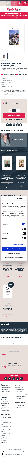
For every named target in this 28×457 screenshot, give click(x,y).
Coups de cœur (4, 401)
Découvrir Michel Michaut (18, 140)
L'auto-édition (4, 389)
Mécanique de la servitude (7, 309)
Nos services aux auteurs (7, 393)
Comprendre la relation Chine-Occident (7, 269)
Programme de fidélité (20, 396)
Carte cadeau (18, 398)
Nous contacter (4, 420)
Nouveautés (4, 405)
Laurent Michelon (7, 265)
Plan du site (4, 442)
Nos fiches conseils (5, 391)
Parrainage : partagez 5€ (21, 394)
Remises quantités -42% (20, 389)
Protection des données (14, 452)
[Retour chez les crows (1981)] (14, 51)
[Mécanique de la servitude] (7, 291)
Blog (2, 419)
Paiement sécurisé (13, 351)
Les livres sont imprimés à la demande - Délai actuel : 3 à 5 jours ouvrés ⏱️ (14, 15)
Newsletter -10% (19, 387)
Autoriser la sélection (14, 253)
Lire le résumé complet (9, 74)
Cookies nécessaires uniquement (14, 257)
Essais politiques (7, 273)
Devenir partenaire (19, 405)
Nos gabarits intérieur (6, 437)
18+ (2, 408)
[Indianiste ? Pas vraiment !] (21, 163)
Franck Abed (20, 265)
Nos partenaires (18, 407)
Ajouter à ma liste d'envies (15, 119)
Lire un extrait (23, 74)
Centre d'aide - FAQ (6, 417)
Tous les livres (4, 400)
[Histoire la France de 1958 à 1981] (7, 163)
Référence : (3, 78)
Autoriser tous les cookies (14, 248)
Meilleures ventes (5, 403)
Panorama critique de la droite (20, 269)
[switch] (24, 229)
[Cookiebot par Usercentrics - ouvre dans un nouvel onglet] (16, 198)
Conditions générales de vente (9, 451)
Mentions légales (22, 451)
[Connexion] (14, 4)
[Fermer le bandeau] (25, 198)
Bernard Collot (7, 305)
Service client (12, 363)
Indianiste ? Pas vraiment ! (21, 177)
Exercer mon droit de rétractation (14, 454)
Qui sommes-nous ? (5, 387)
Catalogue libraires (5, 410)
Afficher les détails (18, 244)
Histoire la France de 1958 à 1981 (7, 178)
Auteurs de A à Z (5, 407)
